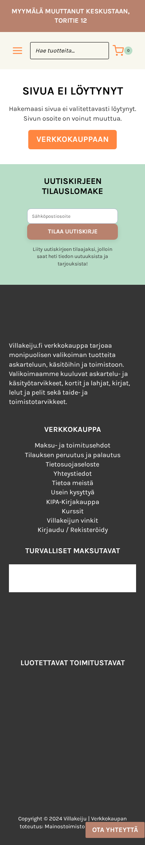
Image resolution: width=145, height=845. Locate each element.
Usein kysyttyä (72, 492)
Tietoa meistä (72, 483)
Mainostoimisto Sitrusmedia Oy (85, 826)
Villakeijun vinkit (72, 520)
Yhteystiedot (73, 473)
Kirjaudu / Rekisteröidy (73, 530)
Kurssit (73, 511)
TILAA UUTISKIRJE (72, 231)
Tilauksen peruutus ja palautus (72, 455)
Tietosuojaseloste (72, 464)
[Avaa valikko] (17, 50)
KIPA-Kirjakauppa (72, 502)
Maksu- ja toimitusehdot (72, 445)
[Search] (99, 50)
